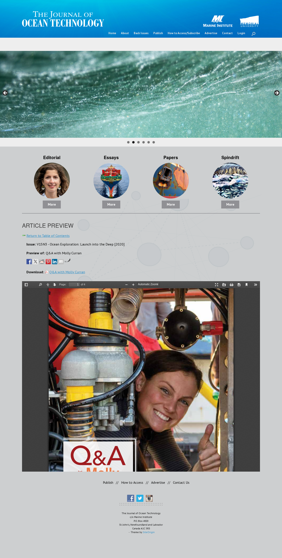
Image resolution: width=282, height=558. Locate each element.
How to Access (132, 482)
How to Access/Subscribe (184, 33)
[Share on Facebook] (29, 261)
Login (241, 33)
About (125, 33)
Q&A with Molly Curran (67, 272)
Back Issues (141, 33)
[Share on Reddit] (42, 261)
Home (112, 33)
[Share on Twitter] (35, 261)
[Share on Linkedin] (54, 261)
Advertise (211, 33)
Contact (227, 33)
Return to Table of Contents (48, 235)
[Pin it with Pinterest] (48, 261)
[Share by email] (61, 261)
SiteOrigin (149, 532)
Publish (158, 33)
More (52, 204)
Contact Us (181, 482)
